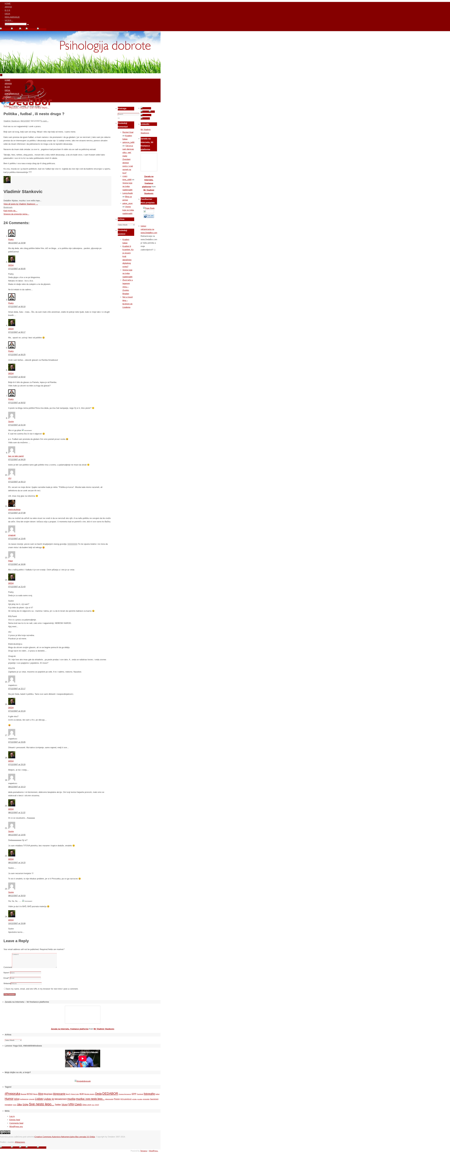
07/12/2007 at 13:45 (16, 539)
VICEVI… (9, 20)
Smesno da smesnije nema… (16, 214)
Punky (11, 239)
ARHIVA (8, 7)
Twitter (58, 1104)
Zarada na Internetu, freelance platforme (69, 1029)
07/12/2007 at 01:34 (16, 425)
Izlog (16, 1098)
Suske (11, 421)
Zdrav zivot (86, 1105)
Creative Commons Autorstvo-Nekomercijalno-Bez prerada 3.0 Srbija (65, 1137)
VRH (71, 1104)
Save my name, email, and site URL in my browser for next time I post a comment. (42, 989)
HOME (8, 3)
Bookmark (8, 207)
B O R (7, 10)
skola (14, 1105)
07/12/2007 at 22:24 (16, 711)
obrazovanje (109, 1099)
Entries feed (14, 1120)
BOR (82, 1094)
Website (7, 983)
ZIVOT (97, 1105)
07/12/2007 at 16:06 (16, 564)
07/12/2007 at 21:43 (16, 587)
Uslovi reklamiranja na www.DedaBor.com (149, 229)
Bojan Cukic (75, 1094)
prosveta (146, 1099)
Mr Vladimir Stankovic (104, 1029)
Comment (8, 967)
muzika (71, 1098)
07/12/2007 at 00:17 (16, 332)
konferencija (24, 1099)
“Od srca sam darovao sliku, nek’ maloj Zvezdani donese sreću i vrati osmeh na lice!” (128, 159)
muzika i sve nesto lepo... (90, 1098)
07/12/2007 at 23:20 (16, 764)
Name (6, 973)
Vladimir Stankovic (12, 121)
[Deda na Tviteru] (15, 29)
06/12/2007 (25, 121)
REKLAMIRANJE (12, 17)
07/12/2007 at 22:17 (16, 689)
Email (6, 978)
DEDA (7, 14)
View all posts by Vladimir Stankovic (21, 204)
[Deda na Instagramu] (31, 29)
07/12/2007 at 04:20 (16, 459)
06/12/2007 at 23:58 (16, 243)
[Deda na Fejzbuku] (5, 29)
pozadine (139, 1099)
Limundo (31, 1099)
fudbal (157, 1094)
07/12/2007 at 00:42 (16, 377)
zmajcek (12, 535)
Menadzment (60, 1099)
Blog (40, 1093)
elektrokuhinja (14, 509)
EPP (134, 1094)
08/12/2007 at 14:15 (16, 862)
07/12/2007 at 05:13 (16, 482)
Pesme (117, 1099)
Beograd (23, 1094)
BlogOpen (48, 1094)
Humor (9, 1098)
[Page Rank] (149, 208)
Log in (12, 1116)
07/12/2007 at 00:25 (16, 355)
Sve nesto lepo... (41, 1104)
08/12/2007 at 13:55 (16, 835)
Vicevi (65, 1104)
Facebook (140, 1094)
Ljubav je (49, 1098)
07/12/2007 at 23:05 (16, 742)
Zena (93, 1105)
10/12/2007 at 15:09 (16, 923)
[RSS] (22, 29)
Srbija (25, 1104)
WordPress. (153, 1151)
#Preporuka (12, 1093)
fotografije (149, 1093)
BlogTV (68, 1094)
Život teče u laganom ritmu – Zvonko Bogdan (127, 287)
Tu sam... (44, 121)
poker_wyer (127, 203)
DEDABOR (110, 1093)
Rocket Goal (127, 132)
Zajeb (78, 1104)
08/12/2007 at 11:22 (16, 812)
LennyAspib (127, 193)
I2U (9, 478)
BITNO (30, 1094)
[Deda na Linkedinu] (41, 29)
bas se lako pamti (16, 456)
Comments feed (16, 1123)
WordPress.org (16, 1126)
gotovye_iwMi (128, 142)
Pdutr (10, 561)
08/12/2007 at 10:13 (16, 787)
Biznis (35, 1094)
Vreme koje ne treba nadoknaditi (127, 186)
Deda (98, 1093)
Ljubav (39, 1098)
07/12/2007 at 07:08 (16, 513)
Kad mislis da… (10, 211)
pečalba (134, 1099)
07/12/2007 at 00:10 (16, 306)
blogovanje (59, 1093)
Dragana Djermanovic (125, 1094)
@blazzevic (20, 1142)
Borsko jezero (89, 1094)
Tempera (143, 1151)
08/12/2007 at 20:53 (16, 896)
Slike (19, 1104)
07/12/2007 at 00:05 (16, 269)
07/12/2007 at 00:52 (16, 403)
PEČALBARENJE (126, 1099)
